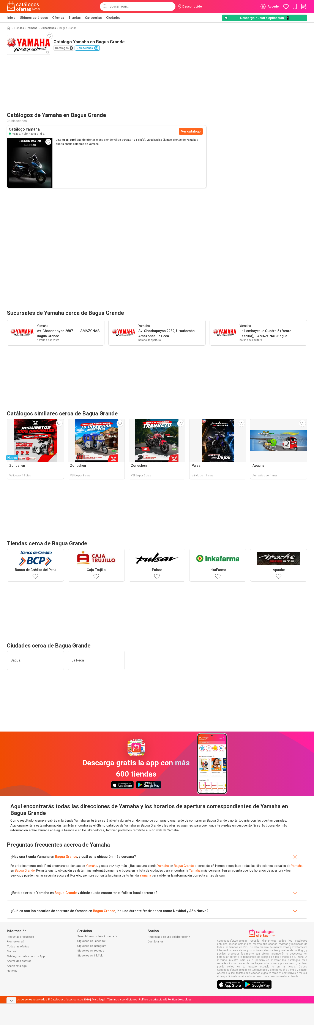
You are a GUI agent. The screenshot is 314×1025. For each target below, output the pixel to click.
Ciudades (113, 18)
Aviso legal (98, 999)
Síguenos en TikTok (90, 955)
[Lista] (303, 6)
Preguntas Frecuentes (20, 936)
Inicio (11, 18)
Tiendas (74, 18)
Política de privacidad (152, 999)
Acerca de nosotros (19, 961)
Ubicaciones (48, 28)
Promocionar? (15, 941)
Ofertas (58, 18)
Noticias (12, 970)
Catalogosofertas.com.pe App (26, 956)
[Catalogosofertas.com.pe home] (24, 6)
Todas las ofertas (18, 946)
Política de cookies (179, 999)
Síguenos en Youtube (90, 950)
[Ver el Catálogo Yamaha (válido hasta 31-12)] (29, 163)
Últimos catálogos (34, 18)
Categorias (93, 18)
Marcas (11, 951)
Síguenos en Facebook (91, 940)
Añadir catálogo (17, 965)
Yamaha (32, 28)
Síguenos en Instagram (91, 945)
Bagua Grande (66, 857)
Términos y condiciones (122, 999)
